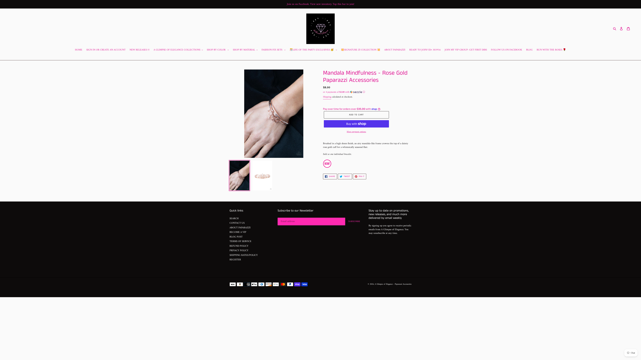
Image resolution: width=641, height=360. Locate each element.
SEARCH (234, 218)
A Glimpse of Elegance (384, 284)
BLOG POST (236, 237)
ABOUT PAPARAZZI (240, 228)
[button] (344, 92)
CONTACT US (237, 223)
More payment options (356, 132)
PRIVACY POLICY (239, 250)
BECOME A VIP (238, 232)
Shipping (327, 97)
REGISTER (235, 260)
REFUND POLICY (239, 246)
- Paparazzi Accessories (402, 284)
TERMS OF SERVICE (240, 241)
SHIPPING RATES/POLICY (244, 255)
